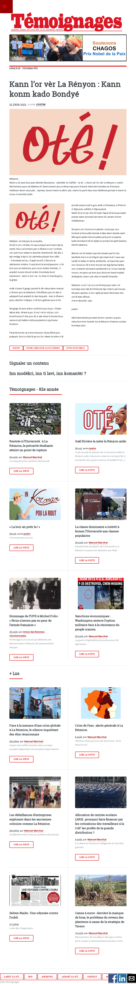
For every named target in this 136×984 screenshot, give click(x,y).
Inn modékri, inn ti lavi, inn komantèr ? (47, 373)
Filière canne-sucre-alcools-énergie (43, 348)
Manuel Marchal (32, 457)
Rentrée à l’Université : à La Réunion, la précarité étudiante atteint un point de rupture (31, 445)
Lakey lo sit (14, 68)
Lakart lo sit (70, 976)
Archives (47, 976)
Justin (41, 104)
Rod (30, 976)
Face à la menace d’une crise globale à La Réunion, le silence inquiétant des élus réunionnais (35, 730)
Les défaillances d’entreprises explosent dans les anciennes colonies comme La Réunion (30, 819)
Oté (36, 68)
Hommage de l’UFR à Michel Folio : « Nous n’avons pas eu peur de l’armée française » (34, 620)
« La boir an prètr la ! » (24, 527)
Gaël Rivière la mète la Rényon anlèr (100, 441)
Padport (16, 348)
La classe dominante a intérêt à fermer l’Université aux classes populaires (97, 531)
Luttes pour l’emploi (75, 348)
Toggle (6, 6)
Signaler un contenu (29, 363)
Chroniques (27, 68)
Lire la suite (21, 471)
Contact (92, 976)
